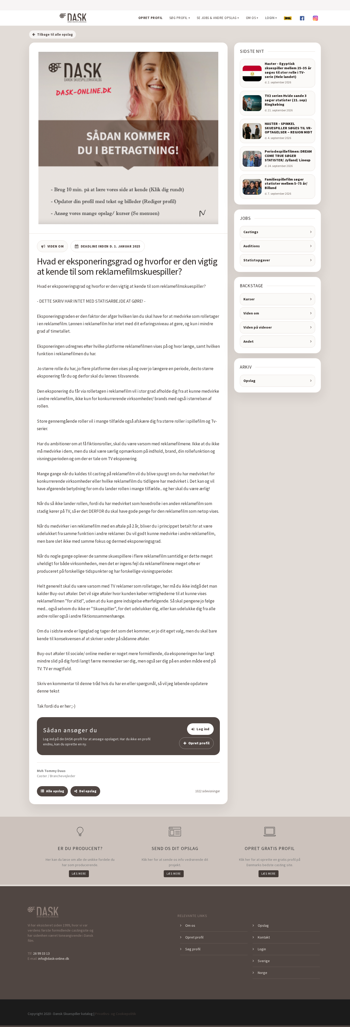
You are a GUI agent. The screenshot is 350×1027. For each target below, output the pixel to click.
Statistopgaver (256, 260)
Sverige (264, 961)
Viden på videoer (257, 327)
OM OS (252, 18)
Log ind (203, 729)
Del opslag (87, 791)
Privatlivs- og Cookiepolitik (115, 1013)
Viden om (251, 313)
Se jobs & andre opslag (218, 18)
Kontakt (264, 937)
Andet (248, 341)
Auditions (251, 246)
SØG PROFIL (179, 18)
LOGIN (271, 18)
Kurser (249, 299)
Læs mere (79, 873)
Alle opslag (55, 791)
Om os (190, 925)
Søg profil (192, 949)
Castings (250, 232)
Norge (262, 972)
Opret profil (198, 743)
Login (262, 949)
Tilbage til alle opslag (55, 34)
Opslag (249, 380)
